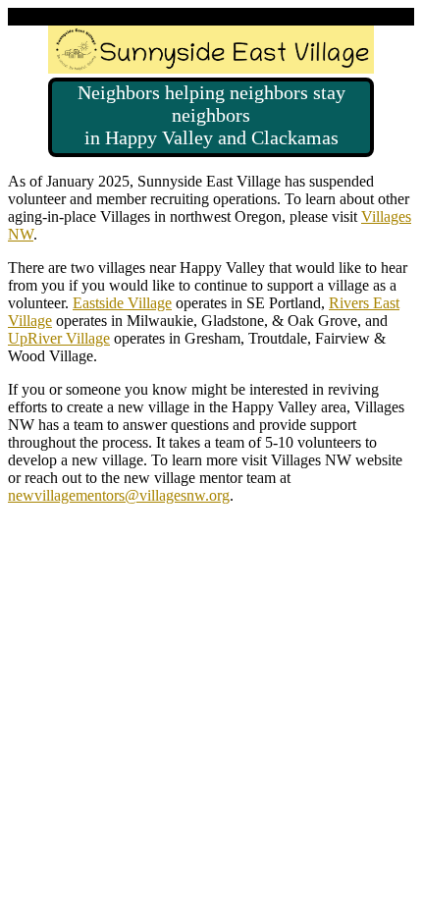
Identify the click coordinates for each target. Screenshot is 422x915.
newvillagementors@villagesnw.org (119, 495)
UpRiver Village (59, 338)
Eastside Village (122, 303)
